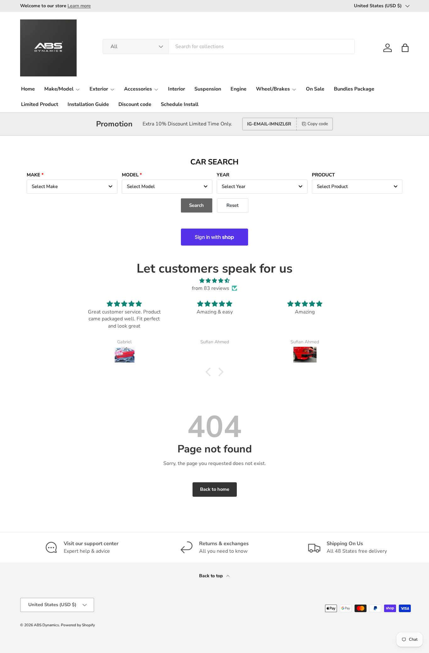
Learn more (79, 6)
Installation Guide (88, 104)
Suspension (207, 89)
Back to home (214, 489)
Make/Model (58, 89)
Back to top (211, 576)
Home (28, 89)
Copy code (317, 124)
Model (130, 175)
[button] (405, 48)
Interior (176, 89)
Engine (239, 89)
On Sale (315, 89)
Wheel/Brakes (273, 89)
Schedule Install (179, 104)
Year (223, 175)
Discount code (134, 104)
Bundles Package (354, 89)
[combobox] (229, 46)
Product (323, 175)
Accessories (138, 89)
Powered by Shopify (78, 625)
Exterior (99, 89)
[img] (214, 281)
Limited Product (39, 104)
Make (33, 175)
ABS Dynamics (46, 625)
